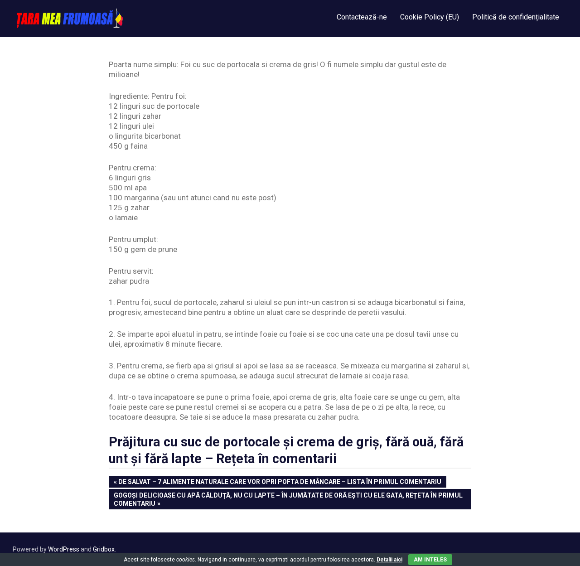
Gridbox (104, 549)
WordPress (63, 549)
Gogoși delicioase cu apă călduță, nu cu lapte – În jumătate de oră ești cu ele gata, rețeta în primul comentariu (288, 499)
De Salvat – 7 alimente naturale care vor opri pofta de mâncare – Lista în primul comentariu (279, 483)
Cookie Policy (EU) (429, 17)
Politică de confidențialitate (515, 17)
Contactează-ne (362, 17)
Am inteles (430, 559)
